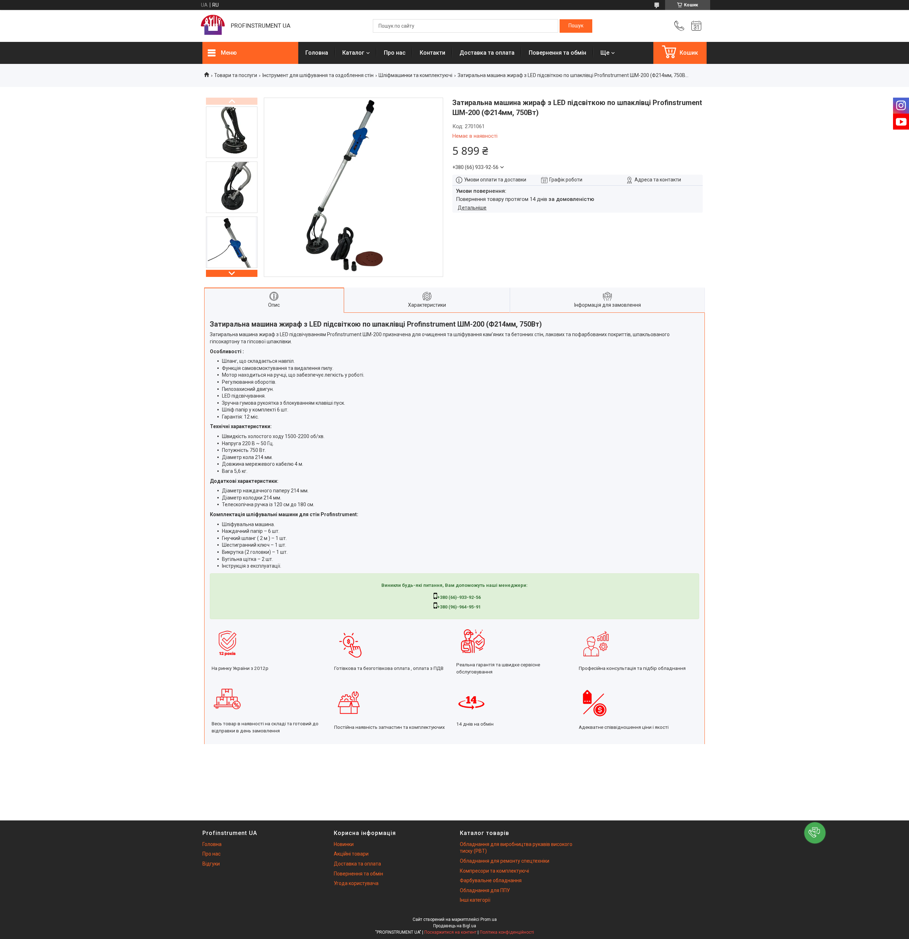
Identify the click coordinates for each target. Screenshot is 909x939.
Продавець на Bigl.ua (454, 925)
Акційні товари (351, 854)
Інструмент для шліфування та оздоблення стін (318, 75)
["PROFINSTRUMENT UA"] (213, 25)
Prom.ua (488, 919)
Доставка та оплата (487, 52)
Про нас (394, 52)
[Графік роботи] (696, 26)
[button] (815, 833)
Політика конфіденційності (507, 932)
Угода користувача (356, 883)
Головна (316, 52)
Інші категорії (475, 900)
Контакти (432, 52)
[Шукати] (576, 26)
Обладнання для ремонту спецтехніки (504, 861)
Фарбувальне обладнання (491, 880)
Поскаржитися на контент (450, 932)
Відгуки (211, 864)
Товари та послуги (235, 75)
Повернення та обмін (557, 52)
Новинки (344, 844)
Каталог (353, 52)
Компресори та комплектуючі (494, 871)
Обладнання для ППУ (485, 890)
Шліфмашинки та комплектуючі (415, 75)
